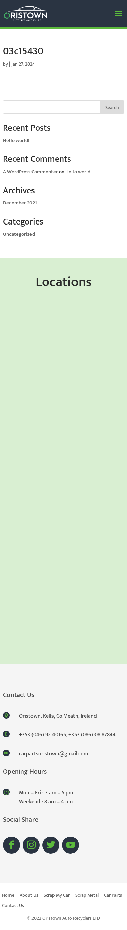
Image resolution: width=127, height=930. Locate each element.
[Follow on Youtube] (70, 845)
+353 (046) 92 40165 (42, 734)
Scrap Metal (87, 896)
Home (8, 896)
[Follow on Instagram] (31, 845)
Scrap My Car (57, 896)
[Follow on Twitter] (50, 845)
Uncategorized (19, 234)
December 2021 (20, 203)
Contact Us (13, 906)
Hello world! (16, 140)
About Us (29, 896)
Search (112, 107)
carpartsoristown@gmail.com (53, 753)
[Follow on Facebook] (11, 845)
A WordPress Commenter (30, 171)
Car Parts (113, 896)
